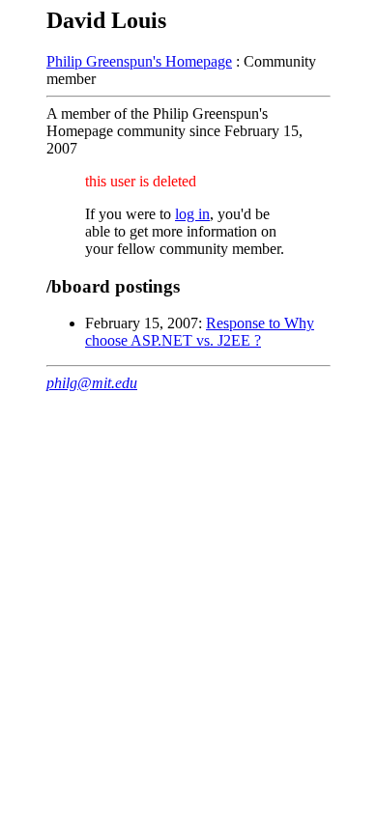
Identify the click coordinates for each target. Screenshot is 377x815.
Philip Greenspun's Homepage (139, 61)
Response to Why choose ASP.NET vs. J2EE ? (199, 332)
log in (192, 214)
